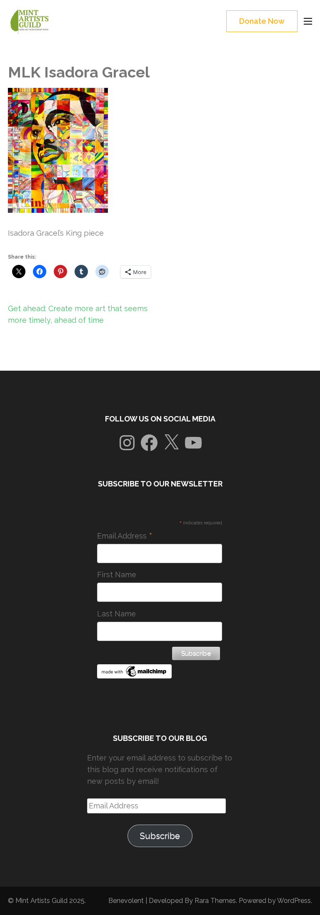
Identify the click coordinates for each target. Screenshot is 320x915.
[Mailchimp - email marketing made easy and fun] (134, 675)
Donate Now (262, 21)
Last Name (116, 613)
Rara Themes (215, 901)
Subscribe (160, 836)
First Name (116, 574)
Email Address (124, 536)
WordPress (294, 901)
